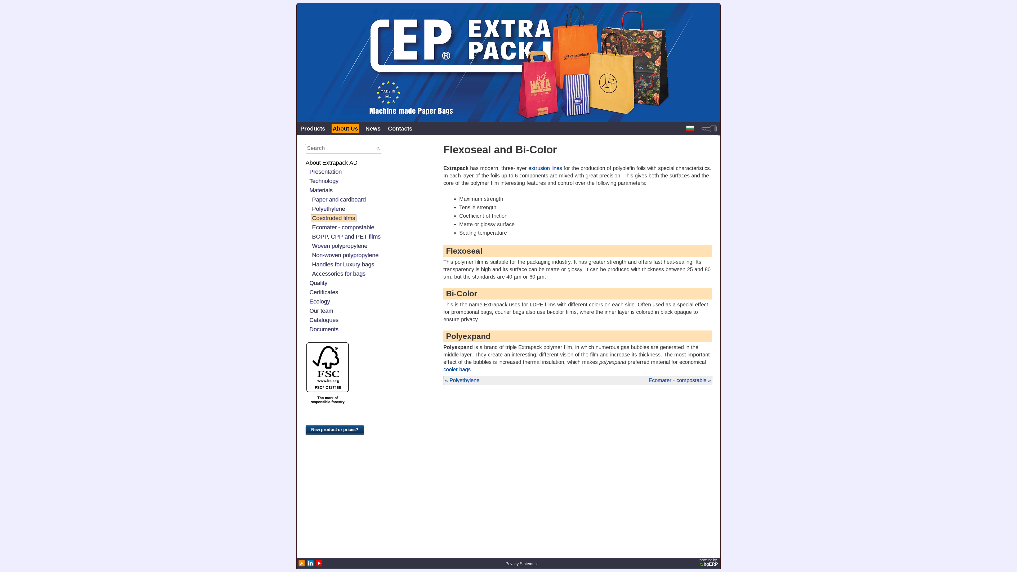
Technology (323, 181)
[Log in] (709, 128)
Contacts (400, 128)
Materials (321, 190)
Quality (318, 283)
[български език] (690, 128)
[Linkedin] (309, 563)
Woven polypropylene (339, 246)
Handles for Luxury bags (343, 264)
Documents (323, 329)
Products (312, 128)
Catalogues (323, 320)
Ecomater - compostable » (680, 380)
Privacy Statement (522, 563)
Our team (321, 310)
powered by (708, 562)
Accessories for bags (338, 273)
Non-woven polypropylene (345, 255)
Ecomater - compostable (343, 227)
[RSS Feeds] (301, 563)
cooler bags (457, 369)
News (373, 128)
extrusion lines (545, 168)
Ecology (319, 301)
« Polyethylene (462, 380)
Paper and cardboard (339, 199)
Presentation (325, 171)
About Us (345, 128)
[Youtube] (318, 563)
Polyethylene (328, 208)
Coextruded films (333, 218)
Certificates (323, 292)
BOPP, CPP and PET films (346, 236)
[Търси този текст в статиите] (378, 149)
